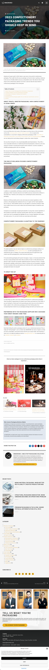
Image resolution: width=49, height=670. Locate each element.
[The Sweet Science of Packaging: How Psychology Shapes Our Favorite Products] (38, 403)
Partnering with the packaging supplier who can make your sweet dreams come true (22, 96)
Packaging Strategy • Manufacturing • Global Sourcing (25, 464)
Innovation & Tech (11, 13)
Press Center (7, 552)
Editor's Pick (7, 544)
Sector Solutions (7, 553)
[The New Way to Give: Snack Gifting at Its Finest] (24, 403)
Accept (24, 658)
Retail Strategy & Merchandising (12, 532)
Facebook (12, 335)
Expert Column (8, 535)
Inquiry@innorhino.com (8, 642)
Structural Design (9, 541)
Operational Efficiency (10, 530)
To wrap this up (8, 95)
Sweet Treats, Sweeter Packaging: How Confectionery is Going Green (19, 91)
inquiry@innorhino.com (29, 333)
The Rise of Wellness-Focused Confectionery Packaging (16, 92)
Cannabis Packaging (10, 555)
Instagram (18, 335)
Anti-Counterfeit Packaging (11, 547)
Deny (24, 661)
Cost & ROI (7, 527)
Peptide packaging (9, 559)
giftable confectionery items (21, 250)
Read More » (17, 499)
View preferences (24, 665)
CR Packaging (8, 556)
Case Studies (7, 533)
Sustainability (8, 550)
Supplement (8, 563)
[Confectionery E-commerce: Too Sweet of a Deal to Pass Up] (9, 403)
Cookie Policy (23, 668)
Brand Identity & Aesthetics (11, 538)
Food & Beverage (9, 558)
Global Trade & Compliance (11, 529)
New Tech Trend (9, 549)
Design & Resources (8, 536)
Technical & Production (10, 542)
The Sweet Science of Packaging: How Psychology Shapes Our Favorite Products (38, 410)
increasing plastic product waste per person (19, 133)
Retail (6, 561)
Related (6, 98)
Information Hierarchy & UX (11, 539)
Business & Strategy (8, 525)
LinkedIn (7, 335)
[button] (47, 648)
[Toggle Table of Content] (37, 89)
